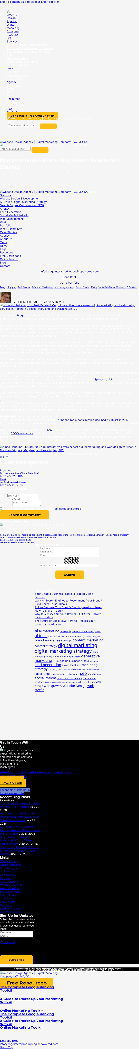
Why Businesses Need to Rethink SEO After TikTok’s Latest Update (17, 840)
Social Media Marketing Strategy (87, 534)
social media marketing (69, 678)
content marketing (88, 640)
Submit (69, 574)
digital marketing (77, 645)
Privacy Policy (105, 969)
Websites (132, 287)
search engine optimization (65, 674)
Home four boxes (15, 539)
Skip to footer (50, 1)
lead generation (48, 665)
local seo (75, 665)
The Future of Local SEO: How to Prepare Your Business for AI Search (20, 850)
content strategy (46, 646)
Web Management (11, 885)
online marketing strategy (75, 669)
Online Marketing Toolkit (21, 1010)
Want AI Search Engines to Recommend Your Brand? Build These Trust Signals (19, 817)
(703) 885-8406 (36, 966)
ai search (65, 631)
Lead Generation (10, 881)
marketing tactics (56, 669)
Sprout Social (103, 379)
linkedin (65, 665)
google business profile (74, 660)
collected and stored (68, 508)
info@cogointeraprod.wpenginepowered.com (70, 271)
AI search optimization (83, 631)
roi (101, 669)
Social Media (83, 287)
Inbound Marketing (42, 287)
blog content (85, 636)
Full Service (24, 287)
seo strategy (94, 674)
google (56, 661)
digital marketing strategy (63, 651)
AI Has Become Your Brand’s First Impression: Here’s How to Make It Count (20, 830)
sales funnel (43, 673)
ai (36, 630)
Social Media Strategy (117, 534)
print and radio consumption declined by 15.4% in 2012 (93, 420)
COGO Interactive (22, 433)
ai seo (98, 631)
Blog (2, 287)
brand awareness (48, 640)
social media (45, 678)
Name (3, 495)
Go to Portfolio (69, 282)
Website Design (74, 686)
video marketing (86, 682)
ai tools (41, 635)
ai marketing (49, 631)
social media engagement (28, 534)
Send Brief (69, 277)
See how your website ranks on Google (17, 542)
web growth (53, 686)
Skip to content (10, 1)
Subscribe (16, 959)
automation (74, 636)
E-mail (4, 499)
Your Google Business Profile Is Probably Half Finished (20, 805)
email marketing (62, 656)
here (50, 430)
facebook (76, 657)
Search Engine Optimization (9, 870)
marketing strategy (64, 287)
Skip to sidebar (30, 1)
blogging (11, 287)
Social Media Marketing (55, 534)
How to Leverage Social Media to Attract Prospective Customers (28, 537)
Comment (6, 505)
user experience (69, 682)
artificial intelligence (57, 636)
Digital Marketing (10, 864)
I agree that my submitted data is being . (43, 508)
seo (83, 673)
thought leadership (53, 682)
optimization (93, 669)
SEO (28, 539)
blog (20, 315)
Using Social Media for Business (108, 287)
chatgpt (67, 640)
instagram (94, 661)
